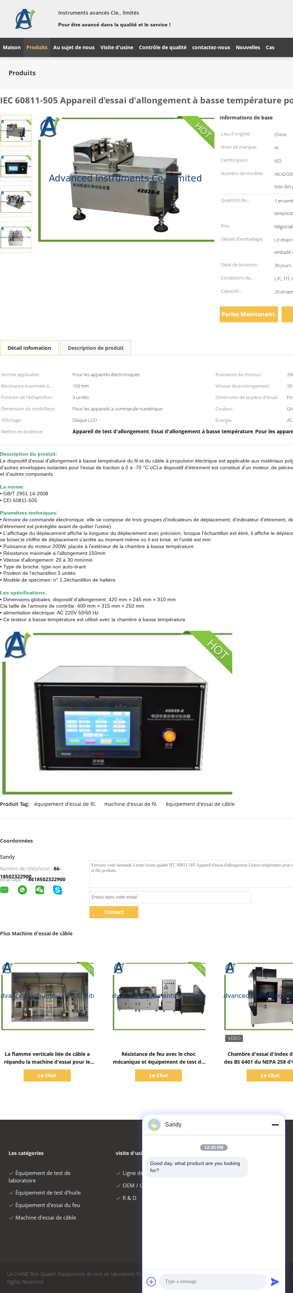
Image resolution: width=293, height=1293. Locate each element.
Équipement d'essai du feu (47, 1204)
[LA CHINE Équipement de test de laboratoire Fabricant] (25, 19)
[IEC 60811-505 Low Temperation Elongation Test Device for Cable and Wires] (15, 130)
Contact (114, 912)
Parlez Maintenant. (249, 314)
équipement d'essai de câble (200, 804)
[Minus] (275, 1124)
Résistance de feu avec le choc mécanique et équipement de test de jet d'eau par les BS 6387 (158, 1062)
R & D (129, 1197)
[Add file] (151, 1281)
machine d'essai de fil (130, 804)
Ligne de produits (144, 1172)
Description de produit (96, 347)
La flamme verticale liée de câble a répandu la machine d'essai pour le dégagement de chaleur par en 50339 (47, 1062)
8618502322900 (46, 879)
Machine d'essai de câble (45, 1217)
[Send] (275, 1281)
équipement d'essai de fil (64, 804)
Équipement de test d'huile (48, 1192)
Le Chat (47, 1075)
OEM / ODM (138, 1185)
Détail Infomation (29, 347)
